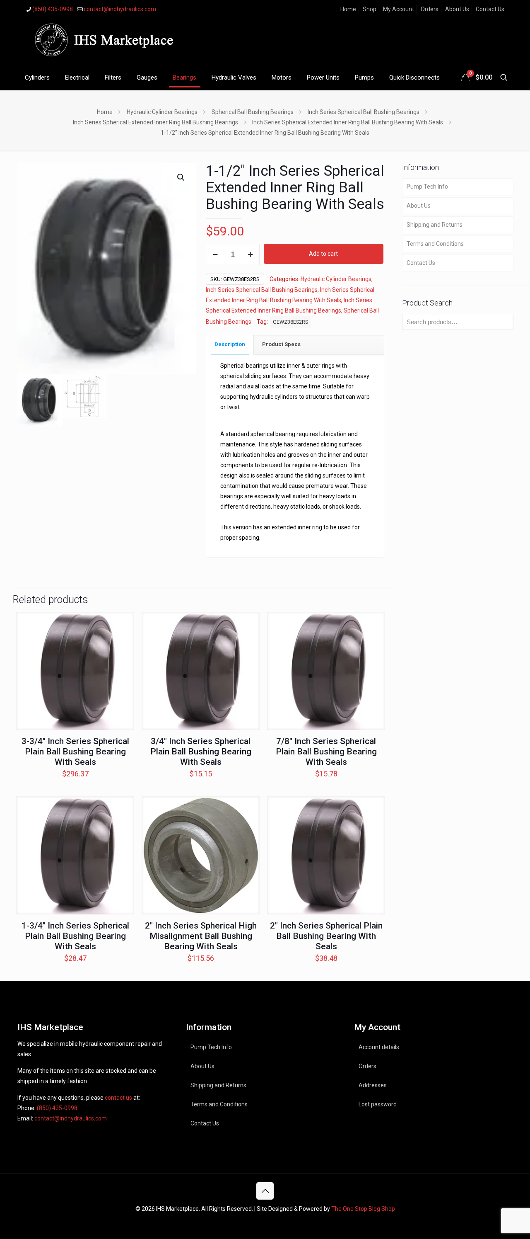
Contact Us (490, 9)
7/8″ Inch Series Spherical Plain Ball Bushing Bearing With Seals (326, 751)
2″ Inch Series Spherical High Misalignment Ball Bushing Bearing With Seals (201, 936)
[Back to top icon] (265, 1191)
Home (348, 9)
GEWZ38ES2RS (290, 322)
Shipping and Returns (435, 224)
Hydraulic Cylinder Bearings (162, 112)
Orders (429, 9)
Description (229, 344)
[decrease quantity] (215, 254)
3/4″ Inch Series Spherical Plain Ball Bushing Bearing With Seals (200, 751)
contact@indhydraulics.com (120, 9)
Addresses (373, 1085)
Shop (369, 9)
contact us (118, 1097)
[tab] (230, 344)
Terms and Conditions (435, 243)
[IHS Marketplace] (102, 42)
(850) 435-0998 (52, 9)
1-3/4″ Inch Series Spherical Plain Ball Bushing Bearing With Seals (75, 936)
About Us (457, 9)
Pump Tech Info (427, 186)
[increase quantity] (250, 254)
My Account (398, 9)
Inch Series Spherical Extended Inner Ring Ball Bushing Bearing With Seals (347, 122)
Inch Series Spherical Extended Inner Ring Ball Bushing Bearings (155, 122)
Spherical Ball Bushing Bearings (253, 112)
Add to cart (323, 253)
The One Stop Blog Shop (363, 1208)
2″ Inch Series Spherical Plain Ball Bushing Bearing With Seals (326, 936)
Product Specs (281, 344)
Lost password (378, 1104)
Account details (379, 1047)
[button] (181, 177)
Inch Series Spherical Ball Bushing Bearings (363, 112)
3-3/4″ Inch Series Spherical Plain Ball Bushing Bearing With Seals (75, 751)
